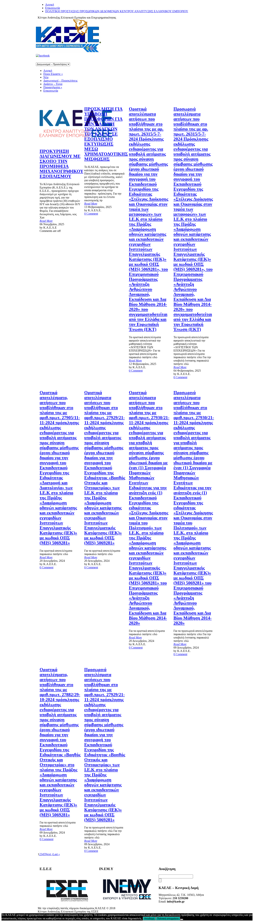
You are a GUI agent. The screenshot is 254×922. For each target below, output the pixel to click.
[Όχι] (181, 919)
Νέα (45, 77)
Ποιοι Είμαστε (53, 74)
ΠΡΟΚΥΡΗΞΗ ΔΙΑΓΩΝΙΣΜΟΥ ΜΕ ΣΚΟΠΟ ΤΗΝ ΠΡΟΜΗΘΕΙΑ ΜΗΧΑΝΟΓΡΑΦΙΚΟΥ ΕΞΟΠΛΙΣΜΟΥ (61, 164)
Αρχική (49, 4)
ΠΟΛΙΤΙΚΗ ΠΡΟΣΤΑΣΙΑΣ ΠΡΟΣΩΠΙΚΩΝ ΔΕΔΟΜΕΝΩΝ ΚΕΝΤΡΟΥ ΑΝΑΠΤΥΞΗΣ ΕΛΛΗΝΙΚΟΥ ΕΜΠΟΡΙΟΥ (116, 11)
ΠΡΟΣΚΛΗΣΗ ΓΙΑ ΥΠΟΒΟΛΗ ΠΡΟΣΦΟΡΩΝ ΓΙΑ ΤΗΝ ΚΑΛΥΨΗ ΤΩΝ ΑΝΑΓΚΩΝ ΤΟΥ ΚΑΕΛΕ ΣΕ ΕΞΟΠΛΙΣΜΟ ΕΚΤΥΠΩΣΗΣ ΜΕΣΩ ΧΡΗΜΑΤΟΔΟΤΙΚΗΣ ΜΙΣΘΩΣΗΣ (106, 133)
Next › (49, 854)
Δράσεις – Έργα (52, 84)
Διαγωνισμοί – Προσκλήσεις (60, 80)
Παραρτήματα (52, 87)
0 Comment (91, 213)
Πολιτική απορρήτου (168, 918)
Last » (56, 854)
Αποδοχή (149, 918)
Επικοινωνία (52, 7)
